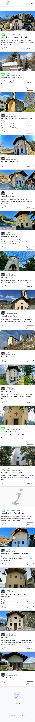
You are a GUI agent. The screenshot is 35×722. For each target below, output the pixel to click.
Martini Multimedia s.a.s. (22, 716)
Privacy (18, 704)
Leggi (28, 48)
